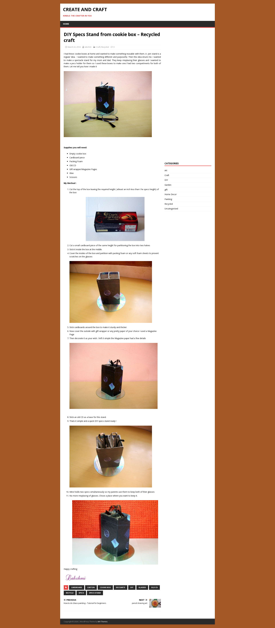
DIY (131, 587)
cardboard (76, 587)
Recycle (69, 593)
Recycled (105, 47)
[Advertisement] (186, 74)
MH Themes (102, 621)
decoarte (120, 587)
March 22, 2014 (74, 47)
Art (166, 170)
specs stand (95, 593)
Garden (168, 184)
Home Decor (171, 194)
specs (81, 593)
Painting (168, 199)
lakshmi (88, 47)
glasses (142, 587)
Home (66, 23)
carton (91, 587)
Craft (98, 47)
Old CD (154, 587)
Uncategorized (171, 208)
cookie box (105, 587)
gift (166, 189)
